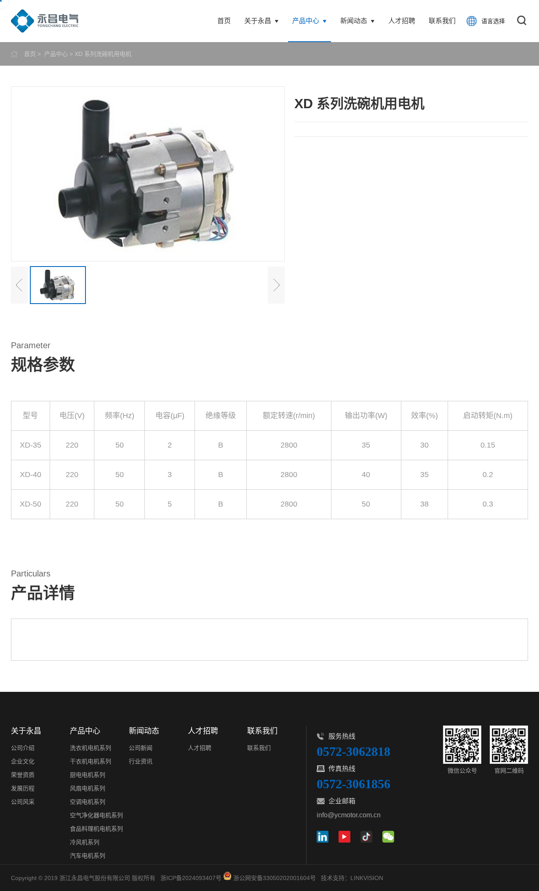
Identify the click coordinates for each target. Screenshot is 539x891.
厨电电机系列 (87, 774)
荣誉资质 (23, 774)
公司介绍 (23, 747)
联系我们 (442, 20)
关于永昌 (257, 20)
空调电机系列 (87, 801)
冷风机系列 (84, 842)
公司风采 (23, 801)
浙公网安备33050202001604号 (274, 878)
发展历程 (23, 788)
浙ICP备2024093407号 (190, 878)
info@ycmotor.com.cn (349, 815)
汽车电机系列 (87, 855)
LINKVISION (366, 878)
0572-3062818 (353, 751)
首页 (224, 20)
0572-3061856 (353, 784)
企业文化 (23, 761)
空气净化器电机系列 (96, 815)
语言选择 (493, 21)
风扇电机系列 (87, 788)
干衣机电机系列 (90, 761)
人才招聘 (401, 20)
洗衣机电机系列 (90, 747)
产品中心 (305, 20)
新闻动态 (353, 20)
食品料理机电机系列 (96, 828)
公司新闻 (140, 747)
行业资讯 (140, 761)
